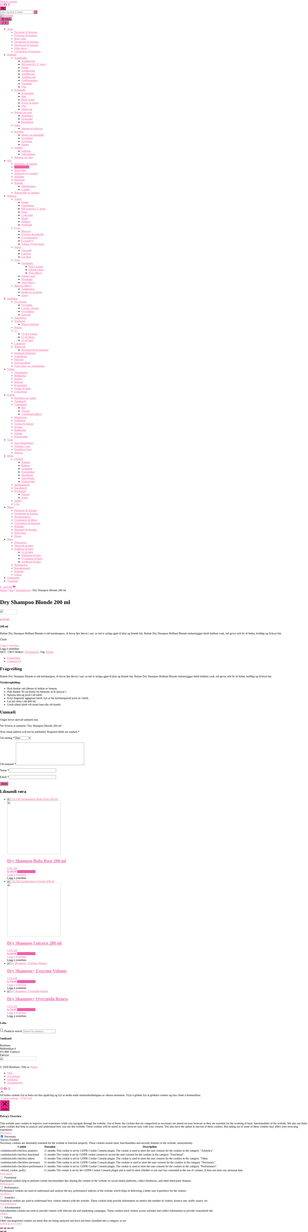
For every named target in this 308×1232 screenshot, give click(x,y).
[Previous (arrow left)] (1, 1231)
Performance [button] (7, 1183)
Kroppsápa (27, 93)
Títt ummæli (8, 764)
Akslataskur (21, 372)
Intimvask (26, 109)
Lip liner (26, 256)
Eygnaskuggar (29, 237)
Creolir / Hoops (30, 308)
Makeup (11, 195)
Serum (25, 67)
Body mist (20, 38)
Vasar (24, 497)
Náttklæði (19, 420)
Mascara (26, 231)
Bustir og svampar (31, 292)
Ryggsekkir (20, 385)
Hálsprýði (19, 346)
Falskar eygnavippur (32, 244)
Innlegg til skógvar (31, 128)
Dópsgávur (20, 542)
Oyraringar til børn (31, 558)
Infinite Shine (36, 269)
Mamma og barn (23, 157)
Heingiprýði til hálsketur (35, 349)
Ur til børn (27, 340)
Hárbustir (19, 179)
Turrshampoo (21, 166)
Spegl (24, 295)
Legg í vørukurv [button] (26, 871)
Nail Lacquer (36, 266)
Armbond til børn (31, 561)
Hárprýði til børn (23, 545)
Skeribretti (27, 475)
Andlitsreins (28, 70)
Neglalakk (27, 263)
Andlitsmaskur (29, 80)
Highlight (26, 224)
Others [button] (3, 1213)
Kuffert (18, 378)
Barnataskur (21, 564)
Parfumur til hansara (25, 35)
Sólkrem (26, 150)
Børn (10, 539)
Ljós (16, 503)
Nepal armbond (30, 324)
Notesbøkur (28, 471)
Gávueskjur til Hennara (27, 51)
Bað (23, 96)
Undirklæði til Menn (25, 520)
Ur (15, 330)
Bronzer (25, 221)
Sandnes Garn (22, 446)
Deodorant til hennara (26, 41)
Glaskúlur (26, 468)
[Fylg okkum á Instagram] (9, 4)
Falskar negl (28, 276)
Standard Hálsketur (25, 353)
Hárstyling (20, 170)
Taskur (11, 369)
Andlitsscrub (28, 77)
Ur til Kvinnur (29, 333)
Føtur (17, 125)
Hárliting (19, 176)
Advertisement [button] (8, 1203)
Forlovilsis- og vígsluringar (29, 365)
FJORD (18, 459)
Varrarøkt (26, 83)
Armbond (19, 321)
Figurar (25, 494)
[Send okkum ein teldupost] (2, 4)
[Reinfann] (6, 15)
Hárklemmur (28, 186)
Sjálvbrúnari (28, 154)
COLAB (12, 868)
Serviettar (26, 141)
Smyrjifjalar (28, 478)
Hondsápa (27, 115)
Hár (9, 160)
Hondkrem (27, 122)
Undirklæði (20, 404)
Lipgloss (26, 253)
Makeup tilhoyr (23, 285)
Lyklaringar (20, 391)
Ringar (18, 327)
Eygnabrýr (27, 240)
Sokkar (18, 433)
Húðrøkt (12, 54)
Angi (10, 28)
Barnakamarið (22, 568)
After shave (20, 48)
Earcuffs (26, 314)
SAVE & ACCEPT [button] (11, 1223)
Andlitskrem (28, 61)
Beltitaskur (20, 375)
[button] (9, 645)
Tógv (10, 439)
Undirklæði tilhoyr (31, 414)
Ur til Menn (28, 337)
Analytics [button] (5, 1193)
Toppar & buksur (24, 423)
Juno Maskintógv (24, 442)
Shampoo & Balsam (25, 529)
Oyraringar (20, 301)
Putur (24, 211)
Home (3, 590)
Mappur (18, 382)
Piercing (19, 359)
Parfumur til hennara (25, 32)
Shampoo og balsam (25, 163)
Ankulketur (20, 356)
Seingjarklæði (22, 484)
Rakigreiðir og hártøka (27, 192)
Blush (24, 218)
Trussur (25, 410)
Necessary (10, 1136)
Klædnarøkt (21, 436)
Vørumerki (13, 577)
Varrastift (26, 250)
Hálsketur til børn (31, 555)
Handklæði (20, 487)
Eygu (17, 227)
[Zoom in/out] (1, 1228)
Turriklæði (20, 401)
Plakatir (25, 462)
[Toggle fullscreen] (5, 1228)
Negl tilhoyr (35, 272)
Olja (23, 86)
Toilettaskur (28, 288)
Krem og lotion (29, 102)
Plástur (25, 144)
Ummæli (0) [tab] (14, 661)
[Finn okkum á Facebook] (5, 4)
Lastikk (25, 189)
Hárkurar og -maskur (26, 173)
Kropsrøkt (20, 89)
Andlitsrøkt (20, 57)
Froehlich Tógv (23, 449)
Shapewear (20, 417)
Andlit (17, 199)
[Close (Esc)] (12, 1228)
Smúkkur (12, 298)
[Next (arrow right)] (5, 1231)
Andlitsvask (28, 73)
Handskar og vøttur (25, 398)
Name (4, 770)
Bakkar (25, 465)
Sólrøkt (18, 147)
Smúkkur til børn (23, 548)
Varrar (17, 247)
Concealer (27, 215)
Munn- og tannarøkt (32, 134)
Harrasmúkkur (22, 362)
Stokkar (18, 452)
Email (4, 776)
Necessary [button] (6, 1132)
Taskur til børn (22, 388)
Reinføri (19, 131)
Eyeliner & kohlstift (32, 234)
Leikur (18, 574)
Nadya (34, 1067)
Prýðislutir (20, 491)
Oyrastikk (26, 304)
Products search (13, 1031)
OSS (9, 1073)
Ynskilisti (12, 580)
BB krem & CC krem (33, 64)
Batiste (49, 651)
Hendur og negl (23, 112)
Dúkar (17, 500)
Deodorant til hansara (26, 45)
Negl (17, 260)
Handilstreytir (14, 1082)
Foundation (27, 205)
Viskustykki (28, 481)
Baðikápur (20, 430)
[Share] (8, 1228)
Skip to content (8, 1)
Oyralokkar (27, 311)
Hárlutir (18, 183)
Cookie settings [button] (9, 1098)
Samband (12, 1079)
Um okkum (13, 1076)
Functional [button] (6, 1173)
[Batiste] (8, 613)
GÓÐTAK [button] (26, 1098)
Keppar (18, 426)
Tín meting (7, 737)
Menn (10, 507)
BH (23, 407)
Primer (25, 202)
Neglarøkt (27, 118)
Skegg (17, 536)
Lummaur (19, 343)
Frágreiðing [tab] (13, 658)
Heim (10, 455)
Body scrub (27, 99)
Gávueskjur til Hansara (27, 523)
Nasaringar (20, 317)
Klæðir (11, 394)
